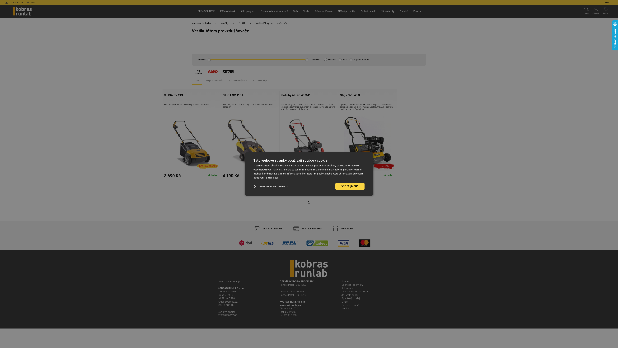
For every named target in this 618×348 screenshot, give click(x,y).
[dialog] (309, 174)
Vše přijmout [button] (350, 186)
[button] (270, 186)
